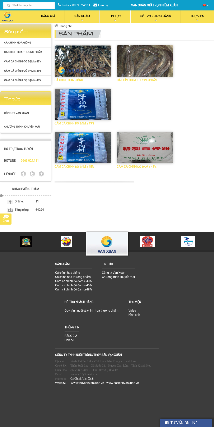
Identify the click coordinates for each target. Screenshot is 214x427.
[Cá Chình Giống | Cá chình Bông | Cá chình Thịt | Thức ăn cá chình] (7, 16)
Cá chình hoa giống (17, 42)
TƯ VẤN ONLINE (183, 423)
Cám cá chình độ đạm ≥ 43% (22, 61)
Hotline (10, 160)
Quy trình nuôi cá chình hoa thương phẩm (91, 310)
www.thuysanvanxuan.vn (87, 383)
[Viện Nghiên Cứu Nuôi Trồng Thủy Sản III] (188, 241)
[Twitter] (32, 173)
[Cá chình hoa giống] (83, 61)
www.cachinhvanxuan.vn (122, 383)
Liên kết (10, 174)
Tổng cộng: (22, 209)
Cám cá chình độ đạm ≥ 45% (22, 70)
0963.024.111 (81, 5)
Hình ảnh (134, 314)
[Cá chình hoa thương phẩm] (145, 61)
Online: (19, 201)
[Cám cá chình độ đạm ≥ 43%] (83, 104)
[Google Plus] (41, 173)
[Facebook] (23, 173)
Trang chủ (66, 26)
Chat (6, 220)
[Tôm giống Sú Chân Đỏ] (147, 241)
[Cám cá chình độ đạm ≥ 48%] (145, 147)
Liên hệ (103, 5)
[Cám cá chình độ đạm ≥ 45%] (83, 147)
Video (132, 310)
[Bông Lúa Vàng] (26, 241)
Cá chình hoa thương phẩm (23, 52)
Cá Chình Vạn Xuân (82, 378)
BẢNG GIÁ (71, 336)
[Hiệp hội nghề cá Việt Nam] (67, 241)
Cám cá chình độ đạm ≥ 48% (22, 80)
